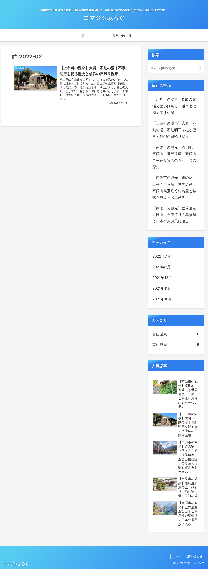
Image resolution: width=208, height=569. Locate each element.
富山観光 (175, 344)
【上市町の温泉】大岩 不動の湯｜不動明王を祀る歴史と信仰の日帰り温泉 (174, 130)
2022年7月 (161, 256)
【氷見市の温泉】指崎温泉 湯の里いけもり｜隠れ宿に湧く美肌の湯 (176, 106)
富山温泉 (175, 334)
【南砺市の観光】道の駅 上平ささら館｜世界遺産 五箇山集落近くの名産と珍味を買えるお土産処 (174, 187)
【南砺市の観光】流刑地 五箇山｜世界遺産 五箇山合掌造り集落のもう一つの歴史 (174, 157)
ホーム (177, 556)
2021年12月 (162, 278)
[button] (199, 68)
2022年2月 (161, 267)
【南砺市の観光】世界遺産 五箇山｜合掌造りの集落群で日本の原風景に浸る (176, 214)
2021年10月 (162, 299)
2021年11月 (161, 288)
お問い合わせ (194, 556)
